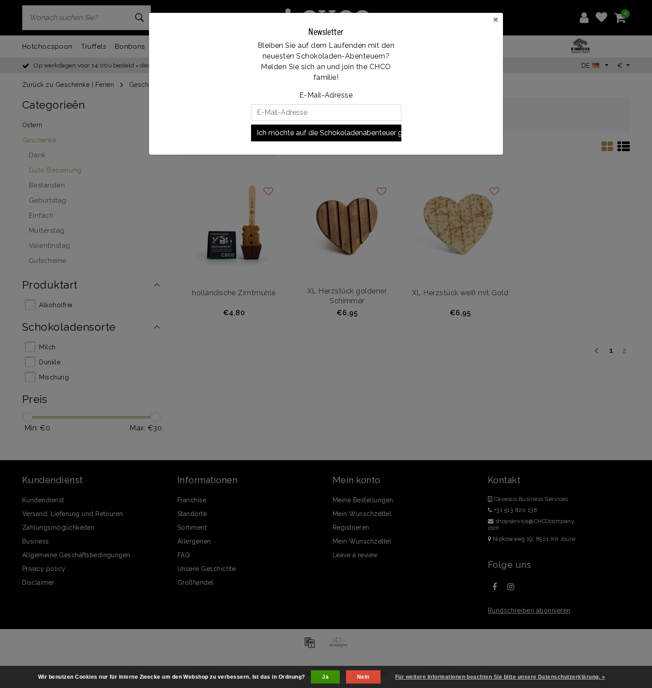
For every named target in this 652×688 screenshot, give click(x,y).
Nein (363, 677)
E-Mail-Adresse (326, 95)
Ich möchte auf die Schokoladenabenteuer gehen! (329, 133)
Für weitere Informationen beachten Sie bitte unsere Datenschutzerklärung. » (500, 677)
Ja (325, 677)
